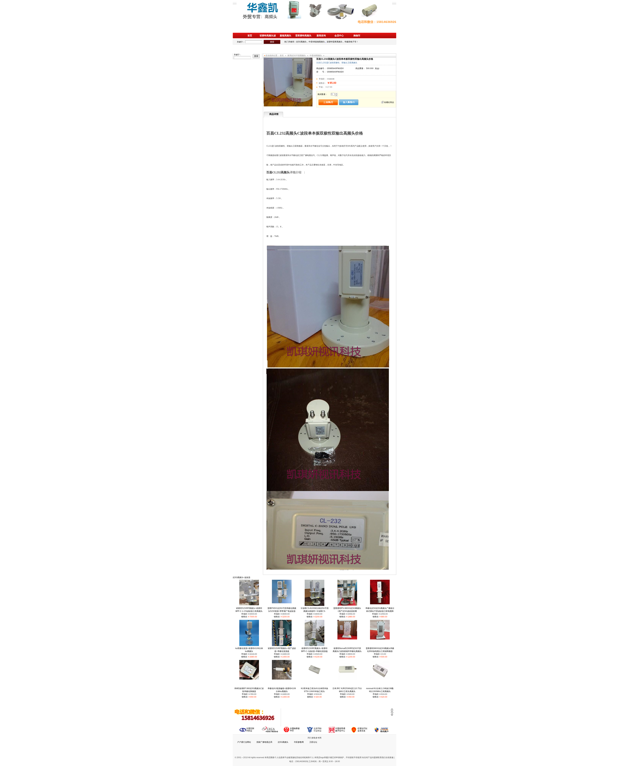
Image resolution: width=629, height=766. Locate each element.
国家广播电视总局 (264, 742)
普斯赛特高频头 (303, 35)
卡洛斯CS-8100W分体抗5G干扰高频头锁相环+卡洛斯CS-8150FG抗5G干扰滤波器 (314, 611)
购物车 (356, 35)
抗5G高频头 (301, 42)
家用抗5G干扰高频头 (296, 55)
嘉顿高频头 (285, 35)
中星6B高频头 (316, 55)
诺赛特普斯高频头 (335, 42)
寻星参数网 (299, 742)
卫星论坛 (313, 742)
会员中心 (339, 35)
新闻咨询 (321, 35)
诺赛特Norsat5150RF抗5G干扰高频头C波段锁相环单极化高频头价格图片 (347, 651)
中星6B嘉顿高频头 (317, 42)
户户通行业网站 (244, 742)
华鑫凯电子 (349, 42)
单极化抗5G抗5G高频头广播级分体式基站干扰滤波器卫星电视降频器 (379, 611)
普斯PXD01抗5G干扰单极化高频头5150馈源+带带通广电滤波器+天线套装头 (281, 611)
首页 (250, 35)
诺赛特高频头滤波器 (268, 36)
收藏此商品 (389, 102)
